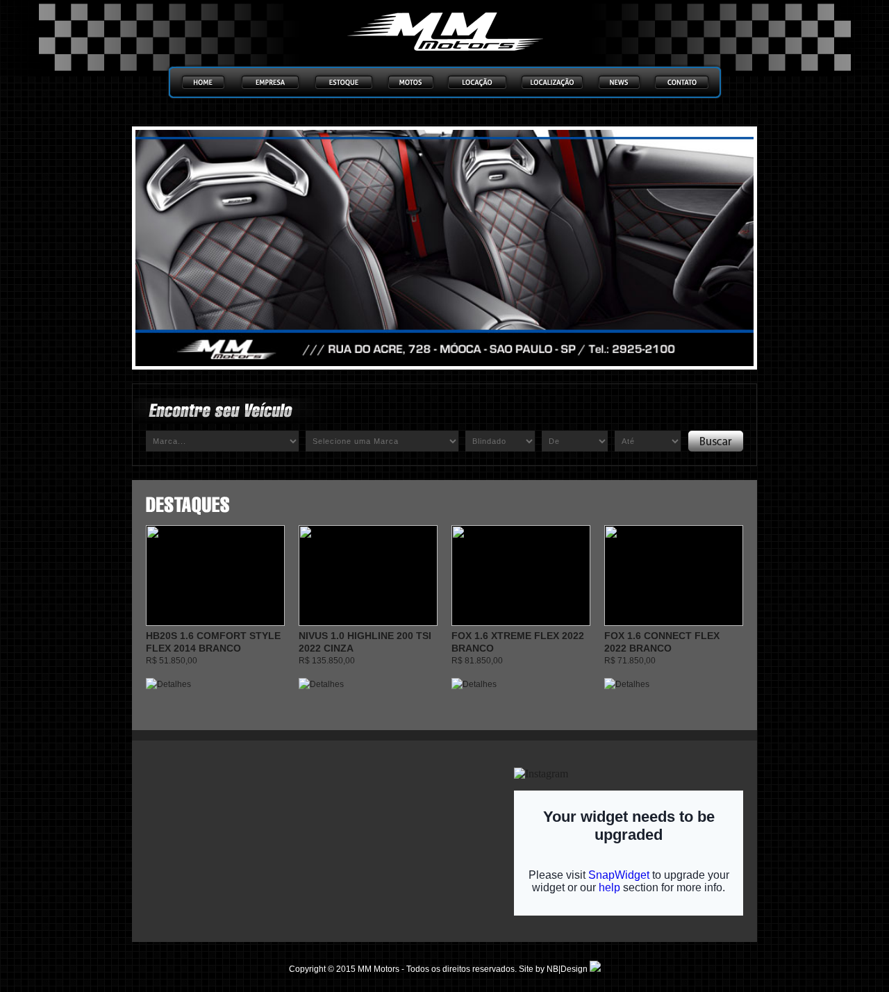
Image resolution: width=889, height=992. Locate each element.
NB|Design (568, 969)
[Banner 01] (444, 248)
